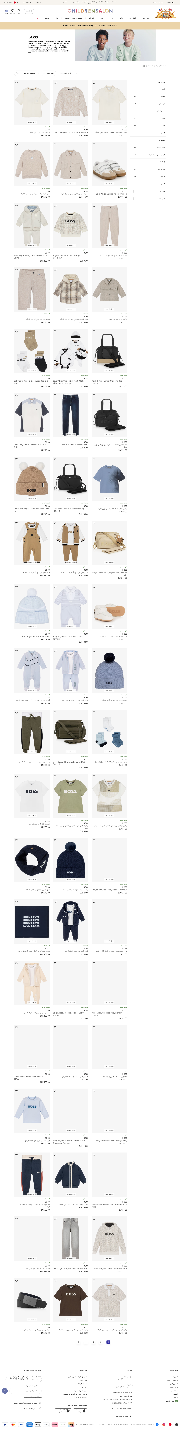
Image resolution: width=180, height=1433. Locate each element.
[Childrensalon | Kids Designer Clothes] (165, 13)
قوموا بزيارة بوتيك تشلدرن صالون (77, 1377)
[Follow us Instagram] (163, 1425)
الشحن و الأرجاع (173, 1384)
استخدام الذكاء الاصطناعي (86, 1424)
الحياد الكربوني (172, 1401)
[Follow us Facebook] (157, 1425)
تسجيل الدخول (156, 3)
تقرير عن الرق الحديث (80, 1398)
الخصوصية (101, 1424)
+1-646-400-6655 (110, 1400)
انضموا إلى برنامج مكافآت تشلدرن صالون (25, 1403)
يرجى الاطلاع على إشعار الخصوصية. (33, 1397)
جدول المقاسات (173, 1387)
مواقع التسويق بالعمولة (80, 1391)
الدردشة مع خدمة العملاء (125, 1378)
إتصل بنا (175, 1377)
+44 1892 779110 (117, 1403)
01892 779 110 (117, 1393)
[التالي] (71, 1342)
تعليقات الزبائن (174, 1391)
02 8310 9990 (123, 1396)
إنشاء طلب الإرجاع (172, 1380)
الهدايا (176, 1398)
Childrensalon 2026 (124, 1424)
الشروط (110, 1424)
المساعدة (175, 1394)
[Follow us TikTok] (176, 1425)
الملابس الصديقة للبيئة (31, 1409)
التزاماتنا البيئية (82, 1384)
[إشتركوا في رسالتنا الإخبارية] (5, 1391)
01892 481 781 (117, 1408)
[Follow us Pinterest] (170, 1425)
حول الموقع (83, 1380)
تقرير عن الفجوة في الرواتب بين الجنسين (75, 1394)
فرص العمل (84, 1387)
